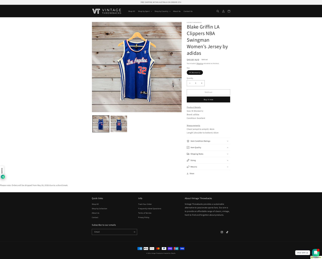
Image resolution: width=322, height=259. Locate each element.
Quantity (190, 78)
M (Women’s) (194, 72)
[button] (145, 11)
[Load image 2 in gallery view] (118, 123)
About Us (95, 213)
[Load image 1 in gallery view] (100, 123)
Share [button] (192, 173)
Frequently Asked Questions (149, 208)
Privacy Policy (143, 217)
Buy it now (208, 99)
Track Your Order (145, 204)
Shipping (199, 63)
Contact (95, 217)
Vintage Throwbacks (157, 253)
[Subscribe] (134, 232)
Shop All (95, 204)
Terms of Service (144, 213)
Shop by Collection (99, 208)
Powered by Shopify (170, 253)
